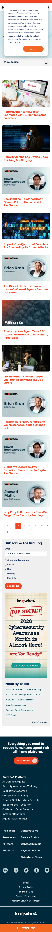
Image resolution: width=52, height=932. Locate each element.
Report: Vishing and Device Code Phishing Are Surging (26, 158)
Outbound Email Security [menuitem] (17, 809)
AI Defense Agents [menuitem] (13, 781)
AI (7, 694)
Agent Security (34, 689)
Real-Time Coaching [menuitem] (14, 791)
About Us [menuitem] (8, 850)
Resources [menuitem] (9, 837)
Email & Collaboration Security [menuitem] (21, 800)
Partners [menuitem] (7, 844)
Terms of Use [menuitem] (26, 891)
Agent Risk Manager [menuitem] (14, 818)
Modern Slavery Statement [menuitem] (26, 900)
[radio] (26, 564)
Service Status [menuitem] (30, 837)
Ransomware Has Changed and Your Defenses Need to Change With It (24, 425)
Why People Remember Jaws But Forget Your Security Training (26, 514)
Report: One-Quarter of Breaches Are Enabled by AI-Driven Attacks (26, 246)
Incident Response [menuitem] (13, 814)
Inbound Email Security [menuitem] (16, 804)
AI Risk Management (22, 694)
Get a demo (23, 760)
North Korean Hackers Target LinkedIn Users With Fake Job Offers (23, 380)
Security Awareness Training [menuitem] (19, 786)
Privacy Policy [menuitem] (26, 887)
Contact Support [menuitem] (31, 844)
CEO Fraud (11, 715)
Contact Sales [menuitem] (29, 830)
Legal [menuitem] (26, 882)
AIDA (38, 694)
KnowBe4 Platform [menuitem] (14, 777)
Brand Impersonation (16, 705)
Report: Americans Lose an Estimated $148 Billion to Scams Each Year (25, 115)
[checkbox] (26, 571)
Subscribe (26, 928)
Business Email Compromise (19, 710)
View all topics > (39, 722)
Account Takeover (14, 689)
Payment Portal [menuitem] (30, 850)
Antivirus (10, 700)
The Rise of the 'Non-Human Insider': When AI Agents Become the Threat (26, 289)
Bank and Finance (26, 700)
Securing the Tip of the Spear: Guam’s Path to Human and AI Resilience (23, 202)
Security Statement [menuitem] (26, 896)
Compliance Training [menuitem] (15, 795)
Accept (33, 49)
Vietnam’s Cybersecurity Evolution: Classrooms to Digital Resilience (25, 470)
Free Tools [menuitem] (8, 830)
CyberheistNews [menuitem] (31, 857)
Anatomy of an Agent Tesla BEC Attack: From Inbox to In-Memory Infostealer (26, 334)
